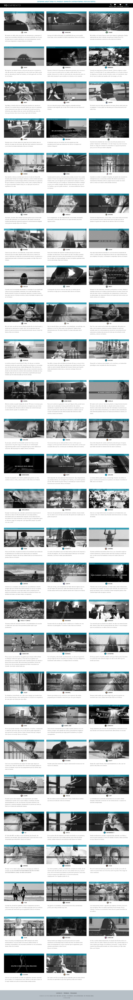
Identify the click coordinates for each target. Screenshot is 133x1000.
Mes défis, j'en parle (61, 995)
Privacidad (73, 993)
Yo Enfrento (70, 995)
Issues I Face (53, 995)
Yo (12, 5)
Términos (66, 993)
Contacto (59, 993)
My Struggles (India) (88, 995)
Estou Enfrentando (78, 995)
